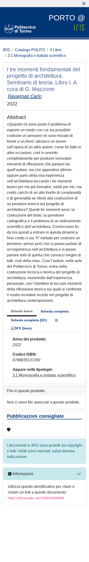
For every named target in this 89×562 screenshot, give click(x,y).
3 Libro (55, 50)
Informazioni (22, 474)
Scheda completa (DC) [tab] (29, 320)
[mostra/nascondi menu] (84, 3)
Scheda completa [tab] (55, 311)
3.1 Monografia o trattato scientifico (37, 56)
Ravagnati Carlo (25, 96)
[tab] (56, 320)
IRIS (6, 50)
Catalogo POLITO (30, 50)
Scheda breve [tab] (22, 311)
